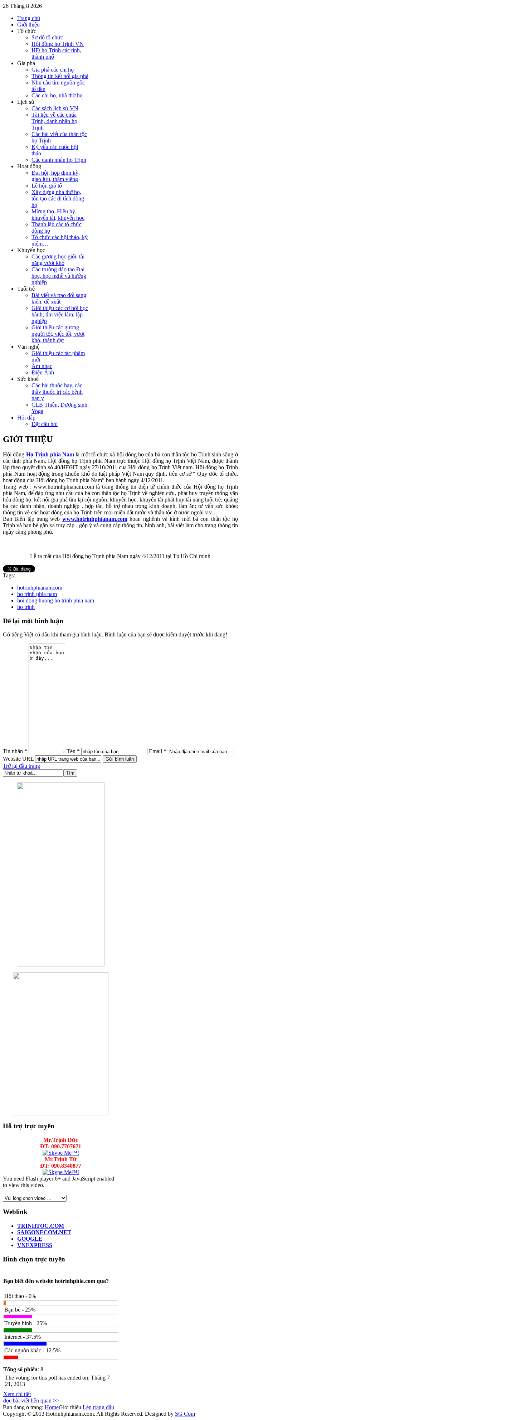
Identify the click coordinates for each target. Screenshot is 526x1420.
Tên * (73, 751)
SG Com (185, 1414)
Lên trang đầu (98, 1407)
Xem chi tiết (17, 1394)
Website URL (18, 759)
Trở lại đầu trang (21, 766)
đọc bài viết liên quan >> (31, 1400)
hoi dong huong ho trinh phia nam (55, 600)
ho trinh (26, 607)
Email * (157, 751)
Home (52, 1407)
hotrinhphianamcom (39, 588)
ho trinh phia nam (37, 594)
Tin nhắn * (15, 751)
